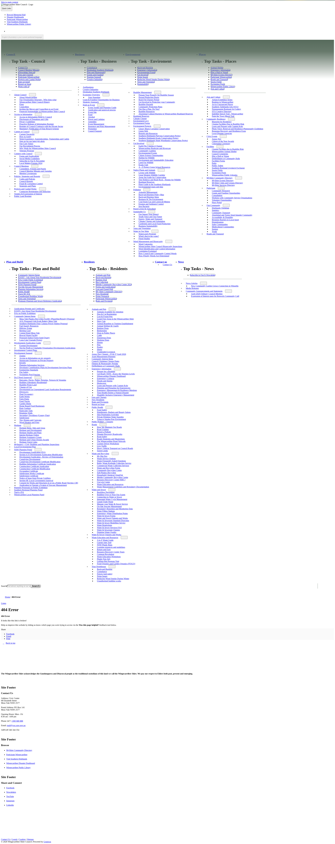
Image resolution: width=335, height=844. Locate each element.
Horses (100, 342)
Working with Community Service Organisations (232, 198)
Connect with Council (23, 153)
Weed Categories (146, 244)
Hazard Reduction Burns (149, 97)
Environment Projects (142, 126)
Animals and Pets (99, 309)
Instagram (10, 801)
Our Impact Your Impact (149, 214)
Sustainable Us (139, 212)
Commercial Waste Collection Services (113, 466)
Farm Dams (24, 399)
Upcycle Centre (103, 482)
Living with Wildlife (147, 173)
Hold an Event (89, 105)
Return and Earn (104, 549)
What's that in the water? (149, 236)
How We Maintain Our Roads (109, 427)
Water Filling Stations (106, 511)
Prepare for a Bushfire (106, 371)
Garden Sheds (25, 404)
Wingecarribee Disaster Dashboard (111, 376)
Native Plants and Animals (144, 170)
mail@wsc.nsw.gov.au (16, 725)
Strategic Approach (91, 102)
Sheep (99, 349)
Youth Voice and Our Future (150, 217)
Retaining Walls (25, 413)
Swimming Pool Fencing (29, 374)
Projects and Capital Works (25, 189)
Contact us (161, 261)
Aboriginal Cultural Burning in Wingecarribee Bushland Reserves (166, 114)
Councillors (24, 107)
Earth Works (24, 396)
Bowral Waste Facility (28, 335)
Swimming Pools (219, 173)
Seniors (215, 229)
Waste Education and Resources (110, 484)
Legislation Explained (148, 251)
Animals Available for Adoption (110, 312)
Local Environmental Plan (25, 447)
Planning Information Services (31, 365)
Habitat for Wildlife (147, 158)
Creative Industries (90, 89)
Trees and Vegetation (142, 228)
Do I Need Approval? (23, 377)
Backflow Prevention (106, 492)
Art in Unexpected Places (222, 104)
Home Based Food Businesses (31, 406)
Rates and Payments (100, 402)
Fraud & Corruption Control (31, 184)
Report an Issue (98, 404)
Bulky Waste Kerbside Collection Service (114, 463)
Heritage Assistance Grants (30, 437)
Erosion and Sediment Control (151, 204)
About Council (20, 95)
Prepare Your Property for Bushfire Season (156, 95)
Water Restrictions (104, 525)
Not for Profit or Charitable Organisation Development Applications (47, 348)
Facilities (210, 146)
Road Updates (103, 429)
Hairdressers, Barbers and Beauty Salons (114, 412)
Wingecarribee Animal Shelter (224, 151)
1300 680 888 (17, 721)
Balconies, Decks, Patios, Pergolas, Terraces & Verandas (42, 380)
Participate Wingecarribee (16, 755)
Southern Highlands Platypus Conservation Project (159, 136)
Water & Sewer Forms (106, 516)
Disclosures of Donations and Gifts (33, 119)
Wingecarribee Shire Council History (34, 102)
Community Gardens (147, 151)
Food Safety (102, 410)
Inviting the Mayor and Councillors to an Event (38, 109)
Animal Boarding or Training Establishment (115, 323)
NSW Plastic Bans (104, 545)
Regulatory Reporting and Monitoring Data (115, 509)
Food (90, 115)
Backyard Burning (104, 569)
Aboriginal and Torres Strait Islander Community (232, 215)
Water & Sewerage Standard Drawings (113, 520)
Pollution (137, 190)
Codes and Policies (27, 179)
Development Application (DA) (32, 452)
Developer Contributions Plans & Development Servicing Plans (45, 367)
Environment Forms (141, 123)
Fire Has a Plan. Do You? (149, 109)
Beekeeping (102, 331)
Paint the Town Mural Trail (223, 116)
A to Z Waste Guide (105, 540)
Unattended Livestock (106, 352)
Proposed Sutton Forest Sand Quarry (34, 338)
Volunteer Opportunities (222, 200)
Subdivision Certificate (28, 476)
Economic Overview (91, 95)
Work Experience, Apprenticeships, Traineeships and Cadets (44, 139)
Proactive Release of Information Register (36, 124)
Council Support (95, 131)
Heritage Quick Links (28, 442)
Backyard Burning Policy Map (151, 195)
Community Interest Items (24, 316)
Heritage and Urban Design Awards (34, 440)
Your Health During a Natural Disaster (113, 393)
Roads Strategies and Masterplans (111, 439)
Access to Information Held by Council (35, 117)
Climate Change (140, 118)
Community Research (221, 191)
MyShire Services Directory (223, 185)
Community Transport (221, 213)
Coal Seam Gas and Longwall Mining (154, 202)
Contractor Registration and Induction (35, 191)
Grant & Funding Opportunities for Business (101, 100)
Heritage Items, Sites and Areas (32, 428)
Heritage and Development (30, 430)
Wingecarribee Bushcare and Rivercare (155, 148)
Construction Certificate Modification (34, 469)
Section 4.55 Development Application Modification (41, 455)
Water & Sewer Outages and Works (106, 535)
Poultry (100, 347)
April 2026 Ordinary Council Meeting (206, 294)
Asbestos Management (148, 192)
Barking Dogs (103, 328)
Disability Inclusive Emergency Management (115, 395)
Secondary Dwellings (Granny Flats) (34, 415)
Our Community (213, 205)
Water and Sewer (99, 490)
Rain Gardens (25, 408)
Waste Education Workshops (109, 557)
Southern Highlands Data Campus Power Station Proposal (43, 323)
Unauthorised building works (109, 581)
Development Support (23, 353)
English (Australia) (29, 31)
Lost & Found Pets (105, 316)
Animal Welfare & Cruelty (108, 326)
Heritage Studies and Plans (30, 433)
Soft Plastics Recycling (106, 473)
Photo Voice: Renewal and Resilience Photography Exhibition (237, 129)
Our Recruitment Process (29, 146)
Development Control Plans (25, 350)
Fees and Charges (99, 397)
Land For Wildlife (146, 162)
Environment (132, 54)
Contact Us (167, 265)
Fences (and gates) (104, 574)
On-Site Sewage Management (109, 506)
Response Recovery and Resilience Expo (229, 131)
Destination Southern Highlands (96, 92)
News (181, 261)
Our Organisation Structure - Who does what (37, 100)
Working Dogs (103, 340)
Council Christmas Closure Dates (105, 361)
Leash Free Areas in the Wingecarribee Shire (115, 319)
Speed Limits (102, 451)
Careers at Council (21, 132)
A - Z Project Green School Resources (154, 167)
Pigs (98, 345)
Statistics (215, 210)
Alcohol (91, 117)
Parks (214, 163)
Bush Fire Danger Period (149, 100)
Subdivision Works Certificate (31, 473)
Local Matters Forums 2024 (30, 163)
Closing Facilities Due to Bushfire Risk (228, 124)
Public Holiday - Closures (102, 422)
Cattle (99, 335)
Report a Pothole (104, 432)
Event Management (96, 124)
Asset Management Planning (103, 356)
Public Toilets (217, 166)
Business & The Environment (151, 199)
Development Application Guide (27, 343)
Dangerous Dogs (104, 338)
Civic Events (212, 136)
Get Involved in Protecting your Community (157, 102)
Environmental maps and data (151, 187)
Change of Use (25, 387)
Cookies (22, 839)
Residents (89, 261)
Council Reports (26, 181)
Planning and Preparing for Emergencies (113, 388)
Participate (211, 188)
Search (4, 586)
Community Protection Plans (150, 107)
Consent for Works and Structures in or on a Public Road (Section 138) (48, 483)
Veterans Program (26, 151)
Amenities (92, 122)
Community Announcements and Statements (204, 291)
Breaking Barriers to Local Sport (225, 220)
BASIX (22, 363)
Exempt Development (28, 345)
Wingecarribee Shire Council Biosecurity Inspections (160, 246)
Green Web (143, 131)
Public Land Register (23, 196)
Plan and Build (14, 261)
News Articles (191, 283)
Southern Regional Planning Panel (28, 490)
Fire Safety (23, 372)
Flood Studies (144, 238)
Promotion (92, 129)
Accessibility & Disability (222, 217)
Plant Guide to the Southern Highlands (155, 184)
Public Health (97, 407)
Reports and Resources (148, 133)
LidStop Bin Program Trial (108, 561)
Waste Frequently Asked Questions (111, 461)
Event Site (92, 112)
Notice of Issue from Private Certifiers (35, 478)
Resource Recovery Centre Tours (110, 552)
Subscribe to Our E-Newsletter (32, 161)
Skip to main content (9, 2)
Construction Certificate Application (34, 466)
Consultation (217, 195)
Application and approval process (102, 110)
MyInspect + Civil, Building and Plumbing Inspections (36, 444)
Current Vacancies (26, 134)
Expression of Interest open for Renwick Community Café (215, 296)
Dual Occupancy (26, 394)
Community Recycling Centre (109, 470)
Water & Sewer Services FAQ (109, 527)
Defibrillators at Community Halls (226, 158)
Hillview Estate (25, 328)
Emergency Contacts (105, 378)
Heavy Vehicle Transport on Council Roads (115, 448)
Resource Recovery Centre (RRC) (111, 480)
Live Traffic (102, 446)
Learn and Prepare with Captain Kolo (227, 126)
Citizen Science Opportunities (151, 155)
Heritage (17, 425)
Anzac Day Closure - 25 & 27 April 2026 (109, 354)
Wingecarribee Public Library (18, 767)
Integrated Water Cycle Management (112, 499)
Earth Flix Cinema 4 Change (150, 146)
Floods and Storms (104, 381)
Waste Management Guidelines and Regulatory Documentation (123, 487)
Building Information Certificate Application (37, 464)
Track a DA (19, 492)
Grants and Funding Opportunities (226, 193)
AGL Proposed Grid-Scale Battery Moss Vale (38, 321)
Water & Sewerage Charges (108, 530)
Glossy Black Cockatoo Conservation (154, 129)
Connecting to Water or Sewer (109, 497)
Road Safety (102, 436)
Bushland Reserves (141, 116)
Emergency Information (101, 369)
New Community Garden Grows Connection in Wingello (214, 286)
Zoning (22, 356)
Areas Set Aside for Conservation (152, 177)
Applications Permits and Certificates (29, 309)
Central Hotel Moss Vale (29, 333)
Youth (214, 231)
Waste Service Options (106, 458)
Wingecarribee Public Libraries (224, 175)
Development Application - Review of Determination (41, 457)
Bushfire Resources (147, 111)
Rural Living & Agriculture (144, 209)
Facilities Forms (218, 161)
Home (7, 597)
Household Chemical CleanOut (110, 475)
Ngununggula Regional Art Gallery (226, 109)
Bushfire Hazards (146, 104)
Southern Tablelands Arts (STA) (225, 107)
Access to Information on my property (35, 358)
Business (80, 54)
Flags (21, 104)
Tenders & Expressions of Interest (28, 194)
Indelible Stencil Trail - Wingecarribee (227, 114)
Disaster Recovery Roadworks (109, 434)
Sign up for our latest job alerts (32, 141)
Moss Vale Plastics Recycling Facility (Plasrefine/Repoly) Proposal (46, 319)
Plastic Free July (103, 559)
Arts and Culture (213, 97)
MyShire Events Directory (223, 180)
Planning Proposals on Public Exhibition (31, 487)
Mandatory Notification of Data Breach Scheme (39, 129)
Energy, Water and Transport (150, 219)
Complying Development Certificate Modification (39, 462)
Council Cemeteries (220, 154)
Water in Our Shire (141, 231)
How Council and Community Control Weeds (158, 253)
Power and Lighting (96, 119)
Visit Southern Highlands (16, 759)
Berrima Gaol (25, 331)
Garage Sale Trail (104, 542)
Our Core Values (26, 144)
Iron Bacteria (144, 206)
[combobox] (22, 37)
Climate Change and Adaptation (152, 221)
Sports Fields (217, 170)
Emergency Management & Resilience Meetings (117, 390)
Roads (94, 424)
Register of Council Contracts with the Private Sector (41, 126)
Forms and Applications (29, 156)
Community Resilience (216, 119)
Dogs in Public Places (106, 333)
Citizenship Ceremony (221, 144)
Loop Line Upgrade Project (30, 340)
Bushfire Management (142, 92)
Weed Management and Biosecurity (148, 241)
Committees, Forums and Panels (32, 169)
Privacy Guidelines (27, 122)
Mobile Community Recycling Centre (112, 477)
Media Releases (192, 288)
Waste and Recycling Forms (108, 468)
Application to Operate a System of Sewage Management (43, 485)
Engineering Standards (28, 370)
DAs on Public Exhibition (25, 313)
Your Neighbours (99, 566)
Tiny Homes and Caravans (30, 420)
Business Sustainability (148, 226)
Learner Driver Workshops (108, 444)
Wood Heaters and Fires (29, 422)
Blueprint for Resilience (221, 122)
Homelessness (218, 222)
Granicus (47, 842)
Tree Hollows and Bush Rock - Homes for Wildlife (160, 180)
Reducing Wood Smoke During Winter (113, 578)
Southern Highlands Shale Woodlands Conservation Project (163, 140)
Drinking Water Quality (106, 532)
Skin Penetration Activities (108, 414)
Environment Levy (141, 121)
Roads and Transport (215, 234)
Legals (14, 839)
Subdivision (24, 418)
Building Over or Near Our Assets (111, 495)
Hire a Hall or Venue (220, 156)
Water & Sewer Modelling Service (111, 523)
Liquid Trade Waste (105, 502)
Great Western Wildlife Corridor (152, 175)
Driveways (23, 392)
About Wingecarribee (28, 97)
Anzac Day (216, 139)
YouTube (10, 796)
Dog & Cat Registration (107, 314)
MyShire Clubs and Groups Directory (227, 183)
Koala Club (143, 165)
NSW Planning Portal (23, 450)
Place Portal (217, 202)
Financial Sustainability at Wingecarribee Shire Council (42, 111)
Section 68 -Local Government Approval (36, 480)
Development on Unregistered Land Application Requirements (45, 389)
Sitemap (30, 839)
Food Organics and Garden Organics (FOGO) (116, 564)
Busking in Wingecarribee (222, 102)
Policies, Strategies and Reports (27, 176)
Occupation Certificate (28, 471)
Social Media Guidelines (29, 158)
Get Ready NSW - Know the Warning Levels (116, 374)
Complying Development (29, 459)
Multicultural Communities (223, 227)
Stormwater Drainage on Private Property (36, 360)
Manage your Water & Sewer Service (112, 504)
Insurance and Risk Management (101, 126)
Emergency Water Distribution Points (112, 513)
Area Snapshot (94, 97)
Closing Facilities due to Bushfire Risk (228, 149)
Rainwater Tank (26, 411)
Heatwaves (101, 383)
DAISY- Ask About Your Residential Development (35, 311)
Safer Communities (220, 224)
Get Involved (138, 143)
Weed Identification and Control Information (157, 249)
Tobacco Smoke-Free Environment (111, 419)
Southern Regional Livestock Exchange (228, 168)
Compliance (102, 571)
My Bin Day (102, 456)
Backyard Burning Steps (149, 197)
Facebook (10, 788)
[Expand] (19, 54)
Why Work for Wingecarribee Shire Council (37, 148)
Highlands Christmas (220, 208)
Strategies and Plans (27, 186)
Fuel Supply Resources (28, 326)
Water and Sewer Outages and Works (112, 518)
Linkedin (10, 805)
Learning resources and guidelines (111, 547)
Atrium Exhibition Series (222, 100)
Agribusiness (88, 87)
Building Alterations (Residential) (33, 382)
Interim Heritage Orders (29, 435)
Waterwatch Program (147, 234)
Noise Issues (102, 576)
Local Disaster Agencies (222, 133)
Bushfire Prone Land (28, 385)
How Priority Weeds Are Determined (154, 256)
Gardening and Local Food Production (155, 224)
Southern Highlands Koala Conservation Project (158, 138)
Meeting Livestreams (28, 173)
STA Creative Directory (221, 111)
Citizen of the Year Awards (223, 141)
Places (202, 54)
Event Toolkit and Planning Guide (102, 107)
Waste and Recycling (100, 453)
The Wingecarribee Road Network (111, 441)
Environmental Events (148, 153)
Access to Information (23, 114)
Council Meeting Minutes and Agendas (35, 171)
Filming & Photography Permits (105, 363)
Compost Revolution (105, 554)
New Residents (98, 400)
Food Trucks (24, 401)
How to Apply (25, 136)
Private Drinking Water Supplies (110, 417)
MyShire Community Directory (220, 178)
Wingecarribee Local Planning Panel (29, 495)
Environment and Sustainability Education (156, 160)
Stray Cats (101, 321)
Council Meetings (21, 166)
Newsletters (11, 792)
